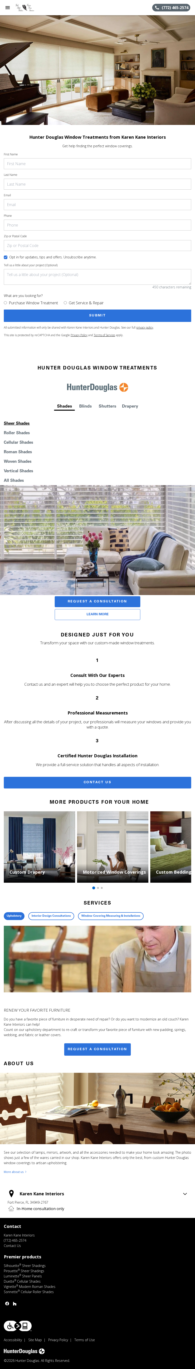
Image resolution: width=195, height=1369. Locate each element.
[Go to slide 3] (102, 888)
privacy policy (144, 327)
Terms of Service (104, 335)
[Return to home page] (29, 7)
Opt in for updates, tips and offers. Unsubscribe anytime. (53, 257)
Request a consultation (97, 1049)
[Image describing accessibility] (18, 1326)
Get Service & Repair (86, 302)
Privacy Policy (79, 335)
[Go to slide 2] (98, 888)
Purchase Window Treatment (33, 302)
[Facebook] (7, 1303)
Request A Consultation (97, 601)
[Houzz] (14, 1303)
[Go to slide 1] (93, 887)
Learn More (98, 614)
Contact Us (98, 782)
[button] (7, 7)
